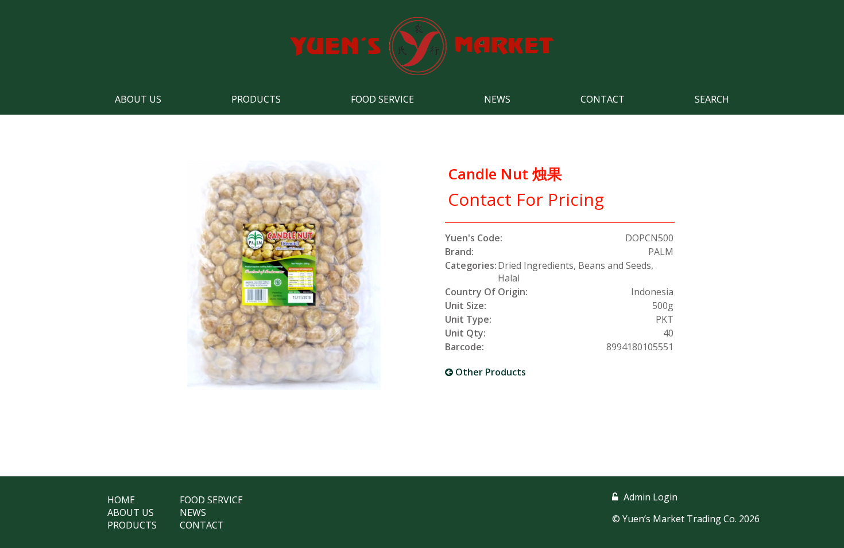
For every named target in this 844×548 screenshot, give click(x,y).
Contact (602, 99)
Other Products (489, 372)
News (497, 99)
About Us (138, 99)
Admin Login (650, 497)
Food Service (382, 99)
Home (121, 500)
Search (712, 99)
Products (256, 99)
